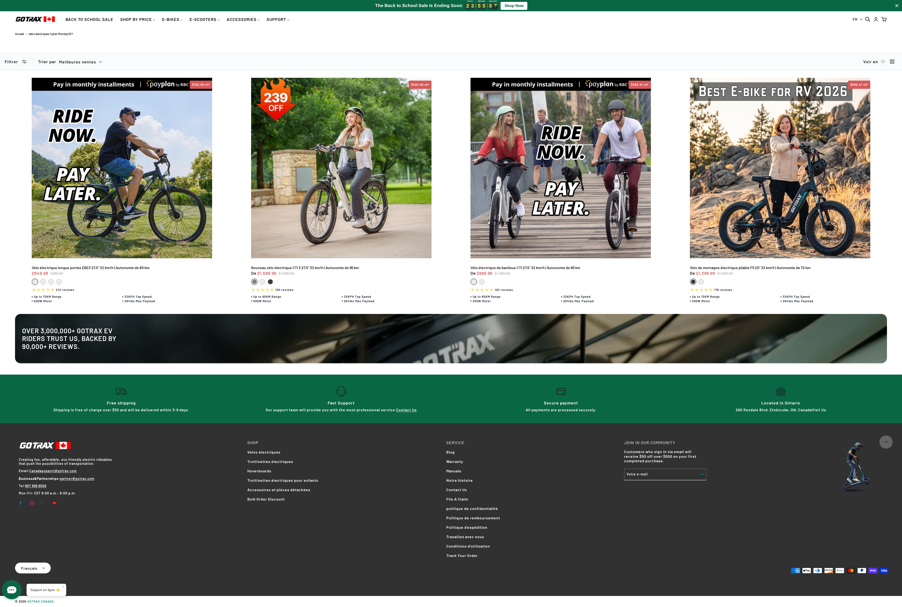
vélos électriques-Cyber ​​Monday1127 (50, 33)
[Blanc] (43, 282)
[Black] (270, 282)
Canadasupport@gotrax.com (53, 471)
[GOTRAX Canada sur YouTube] (54, 503)
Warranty (454, 461)
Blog (450, 452)
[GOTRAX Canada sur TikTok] (43, 503)
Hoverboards (259, 471)
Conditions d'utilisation (468, 546)
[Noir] (51, 282)
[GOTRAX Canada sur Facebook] (21, 503)
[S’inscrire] (701, 474)
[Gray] (254, 282)
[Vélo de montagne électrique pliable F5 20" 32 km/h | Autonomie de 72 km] (780, 168)
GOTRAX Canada (40, 601)
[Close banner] (897, 5)
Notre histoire (459, 480)
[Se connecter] (876, 19)
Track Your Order (462, 555)
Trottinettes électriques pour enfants (282, 480)
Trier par (47, 61)
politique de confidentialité (472, 508)
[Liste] (882, 61)
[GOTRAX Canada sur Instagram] (32, 503)
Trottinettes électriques (270, 461)
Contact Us (406, 409)
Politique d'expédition (466, 527)
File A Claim (457, 499)
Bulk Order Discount (266, 499)
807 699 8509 (35, 486)
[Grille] (892, 61)
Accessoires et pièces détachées (278, 489)
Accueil (19, 33)
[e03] (35, 282)
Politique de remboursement (473, 518)
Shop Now (514, 6)
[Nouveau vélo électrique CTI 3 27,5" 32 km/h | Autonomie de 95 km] (341, 168)
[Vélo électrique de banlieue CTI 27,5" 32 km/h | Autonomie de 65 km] (560, 168)
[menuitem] (89, 19)
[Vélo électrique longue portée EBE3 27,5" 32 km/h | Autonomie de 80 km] (122, 168)
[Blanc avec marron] (701, 282)
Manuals (453, 471)
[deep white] (59, 282)
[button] (884, 19)
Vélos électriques (263, 452)
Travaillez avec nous (465, 536)
